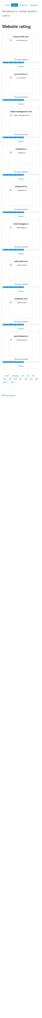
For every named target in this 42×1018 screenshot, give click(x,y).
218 (4, 379)
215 (22, 376)
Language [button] (33, 5)
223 (31, 379)
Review (21, 66)
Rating (14, 5)
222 (26, 379)
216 (28, 376)
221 (20, 379)
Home (7, 5)
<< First (6, 376)
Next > (5, 382)
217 (33, 376)
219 (10, 379)
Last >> (13, 382)
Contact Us (23, 5)
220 (15, 379)
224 (36, 379)
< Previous (15, 376)
